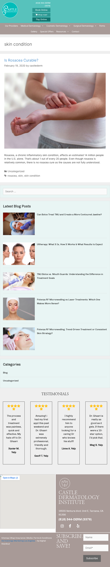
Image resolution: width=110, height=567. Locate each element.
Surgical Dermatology (83, 26)
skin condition (32, 175)
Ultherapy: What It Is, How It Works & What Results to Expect (70, 244)
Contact (75, 31)
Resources (61, 31)
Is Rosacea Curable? (21, 60)
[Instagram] (62, 525)
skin (20, 175)
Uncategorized (16, 171)
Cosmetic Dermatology (57, 26)
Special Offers (46, 31)
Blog (5, 372)
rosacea (12, 175)
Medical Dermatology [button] (31, 26)
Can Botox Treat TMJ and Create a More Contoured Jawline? (69, 214)
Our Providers (11, 26)
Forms (102, 26)
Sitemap (5, 538)
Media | (30, 538)
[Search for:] (55, 191)
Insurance (21, 538)
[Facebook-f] (70, 525)
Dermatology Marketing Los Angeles (18, 541)
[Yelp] (77, 525)
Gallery (34, 31)
